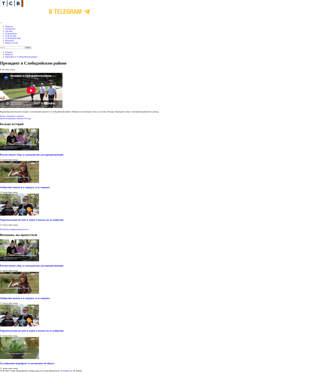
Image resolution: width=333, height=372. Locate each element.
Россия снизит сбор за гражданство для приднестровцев (31, 154)
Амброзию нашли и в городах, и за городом (25, 187)
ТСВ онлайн (10, 36)
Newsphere (65, 371)
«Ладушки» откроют (12, 116)
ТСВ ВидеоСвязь (13, 38)
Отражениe (10, 29)
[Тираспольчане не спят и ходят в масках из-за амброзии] (19, 215)
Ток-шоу (9, 31)
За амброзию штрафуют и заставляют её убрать (27, 363)
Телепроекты (11, 33)
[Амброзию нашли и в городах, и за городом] (19, 182)
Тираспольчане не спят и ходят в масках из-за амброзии (31, 219)
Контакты (9, 40)
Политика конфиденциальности (14, 229)
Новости (9, 26)
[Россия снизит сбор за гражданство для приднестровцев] (19, 150)
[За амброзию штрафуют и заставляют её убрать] (19, 358)
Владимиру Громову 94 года (15, 118)
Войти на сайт (11, 43)
